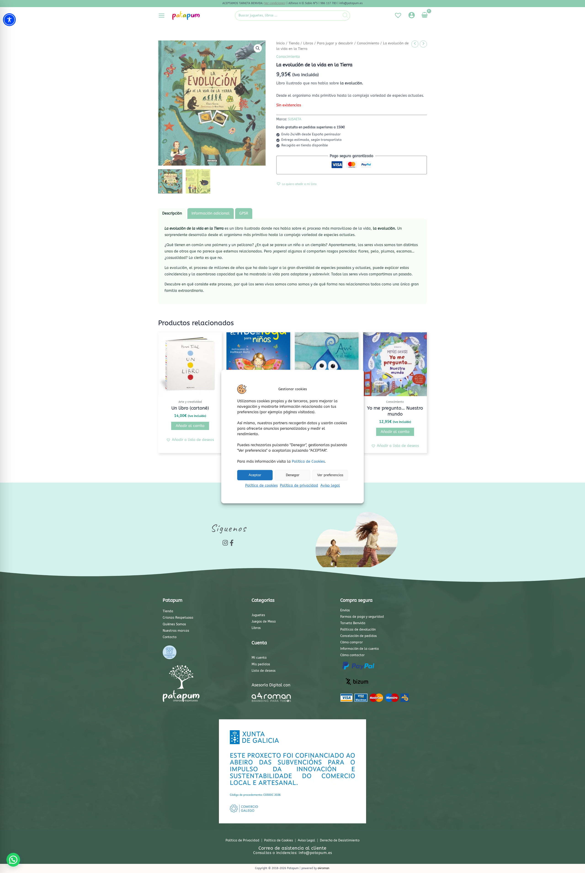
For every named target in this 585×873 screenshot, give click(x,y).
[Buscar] (345, 15)
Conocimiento (368, 43)
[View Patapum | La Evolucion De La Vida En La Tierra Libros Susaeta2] (198, 181)
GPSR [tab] (243, 213)
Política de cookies (261, 485)
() (274, 3)
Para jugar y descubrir (335, 43)
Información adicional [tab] (210, 213)
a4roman (323, 868)
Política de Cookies (308, 461)
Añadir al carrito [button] (190, 426)
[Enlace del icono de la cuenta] (411, 15)
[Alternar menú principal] (161, 15)
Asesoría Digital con (271, 685)
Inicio (280, 43)
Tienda (294, 43)
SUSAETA (294, 119)
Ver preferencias (330, 475)
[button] (258, 48)
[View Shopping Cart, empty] (424, 15)
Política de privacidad (299, 485)
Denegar (292, 475)
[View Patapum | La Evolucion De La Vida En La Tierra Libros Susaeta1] (170, 181)
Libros (308, 43)
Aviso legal (330, 485)
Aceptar (255, 475)
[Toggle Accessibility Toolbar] (9, 20)
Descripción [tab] (172, 213)
